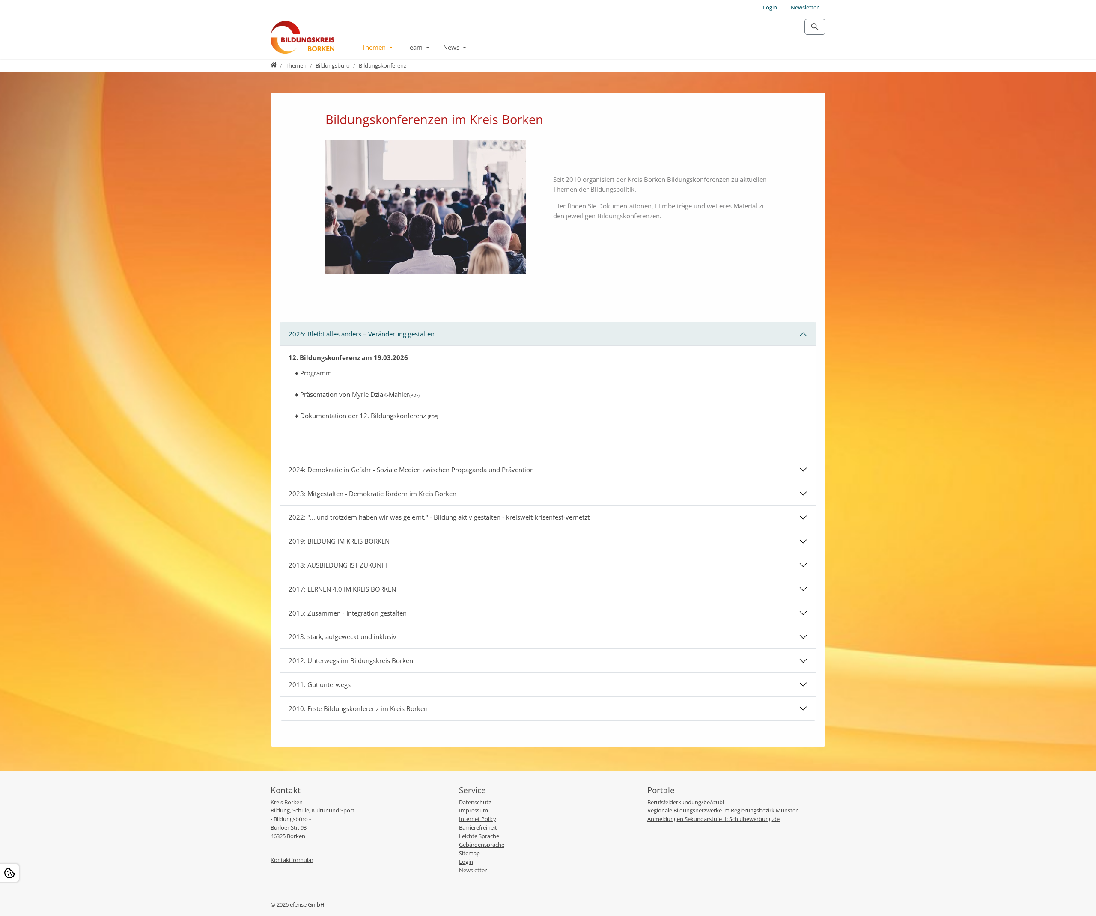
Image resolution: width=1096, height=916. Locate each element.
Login (770, 7)
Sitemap (469, 853)
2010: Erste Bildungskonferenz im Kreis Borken (358, 708)
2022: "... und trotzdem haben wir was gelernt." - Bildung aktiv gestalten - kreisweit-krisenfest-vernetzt (439, 517)
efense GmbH (307, 904)
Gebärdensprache (481, 844)
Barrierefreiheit (478, 827)
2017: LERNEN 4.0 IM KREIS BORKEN (342, 589)
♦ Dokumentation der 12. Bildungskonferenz (366, 415)
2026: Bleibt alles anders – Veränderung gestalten (362, 334)
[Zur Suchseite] (814, 27)
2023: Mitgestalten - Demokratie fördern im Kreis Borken (372, 493)
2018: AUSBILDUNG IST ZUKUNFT (338, 565)
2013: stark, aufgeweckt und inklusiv (342, 636)
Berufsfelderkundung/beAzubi (685, 802)
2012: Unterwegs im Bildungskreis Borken (351, 660)
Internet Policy (477, 819)
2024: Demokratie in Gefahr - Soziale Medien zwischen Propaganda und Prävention (411, 469)
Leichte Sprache (479, 836)
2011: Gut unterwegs (320, 684)
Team (415, 47)
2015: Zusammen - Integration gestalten (348, 613)
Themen (374, 47)
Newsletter (805, 7)
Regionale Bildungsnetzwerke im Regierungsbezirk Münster (722, 810)
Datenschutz (475, 802)
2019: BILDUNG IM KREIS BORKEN (339, 541)
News (452, 47)
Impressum (473, 810)
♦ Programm (313, 373)
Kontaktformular (292, 860)
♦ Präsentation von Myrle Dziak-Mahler (357, 394)
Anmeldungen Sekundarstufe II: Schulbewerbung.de (713, 819)
